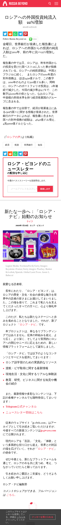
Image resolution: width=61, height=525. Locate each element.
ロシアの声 (13, 137)
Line (35, 39)
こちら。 (11, 495)
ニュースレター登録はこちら (24, 412)
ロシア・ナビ (46, 449)
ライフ (30, 221)
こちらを (21, 517)
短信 (40, 145)
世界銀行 (28, 145)
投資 (17, 145)
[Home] (5, 3)
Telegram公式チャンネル (21, 406)
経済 (7, 145)
